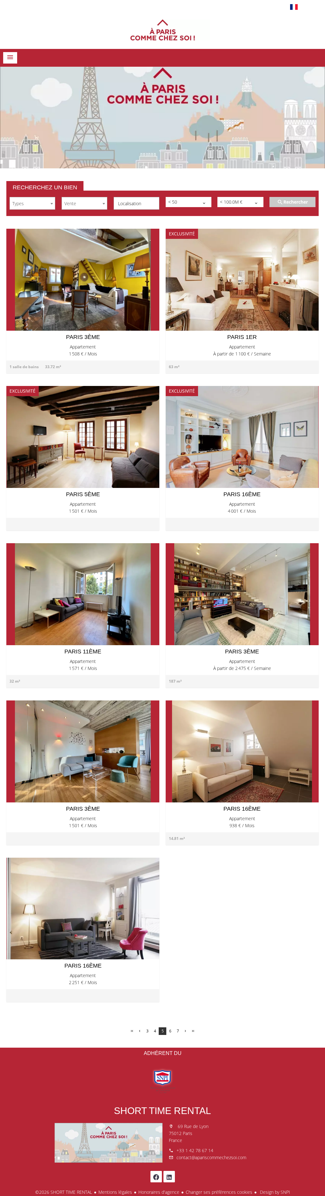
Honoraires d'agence (158, 1192)
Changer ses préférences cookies (219, 1192)
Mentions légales (115, 1192)
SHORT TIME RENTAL (162, 1110)
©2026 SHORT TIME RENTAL (63, 1192)
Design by (274, 1192)
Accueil (162, 30)
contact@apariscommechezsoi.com (211, 1157)
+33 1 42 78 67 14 (194, 1150)
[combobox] (32, 203)
